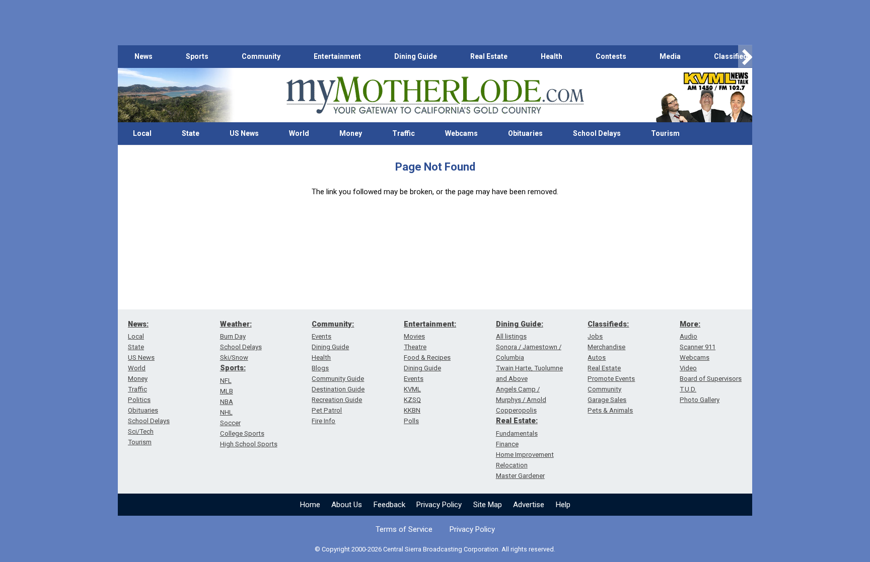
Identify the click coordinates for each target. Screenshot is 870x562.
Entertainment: (430, 324)
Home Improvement (525, 454)
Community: (333, 324)
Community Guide (338, 378)
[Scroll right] (745, 56)
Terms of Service (404, 529)
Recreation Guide (337, 400)
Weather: (236, 324)
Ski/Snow (234, 357)
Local (142, 133)
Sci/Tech (141, 431)
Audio (688, 336)
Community (261, 56)
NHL (226, 412)
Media (670, 56)
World (299, 133)
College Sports (242, 433)
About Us (346, 504)
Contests (611, 56)
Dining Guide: (519, 324)
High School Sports (248, 444)
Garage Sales (607, 400)
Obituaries (525, 133)
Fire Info (323, 421)
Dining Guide (415, 56)
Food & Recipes (427, 357)
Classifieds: (608, 324)
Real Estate (489, 56)
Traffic (403, 133)
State (190, 133)
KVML (412, 389)
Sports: (233, 367)
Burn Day (233, 336)
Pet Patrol (327, 410)
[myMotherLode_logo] (435, 95)
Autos (597, 357)
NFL (226, 380)
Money (350, 133)
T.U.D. (688, 389)
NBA (226, 402)
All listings (511, 336)
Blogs (320, 368)
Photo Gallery (699, 400)
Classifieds (733, 56)
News (143, 56)
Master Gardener (520, 475)
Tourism (665, 133)
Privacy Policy (439, 504)
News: (138, 324)
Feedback (389, 504)
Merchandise (606, 347)
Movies (414, 336)
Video (688, 368)
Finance (507, 444)
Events (321, 336)
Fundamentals (517, 433)
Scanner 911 (697, 347)
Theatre (415, 347)
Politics (139, 400)
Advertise (528, 504)
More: (690, 324)
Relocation (512, 465)
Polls (411, 421)
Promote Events (611, 378)
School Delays (597, 133)
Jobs (595, 336)
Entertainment (337, 56)
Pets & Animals (610, 410)
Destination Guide (338, 389)
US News (244, 133)
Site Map (487, 504)
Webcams (461, 133)
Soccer (230, 423)
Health (551, 56)
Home (310, 504)
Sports (197, 56)
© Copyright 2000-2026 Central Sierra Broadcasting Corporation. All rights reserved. (435, 549)
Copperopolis (516, 410)
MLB (226, 391)
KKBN (412, 410)
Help (563, 504)
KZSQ (412, 400)
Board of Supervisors (711, 378)
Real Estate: (517, 420)
